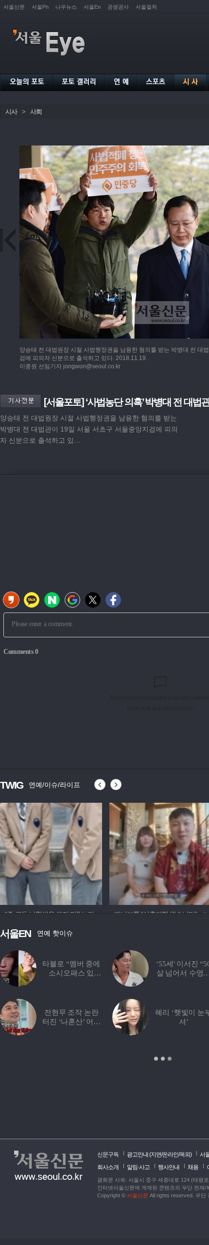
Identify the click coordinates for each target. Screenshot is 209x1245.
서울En (92, 7)
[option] (51, 852)
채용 (193, 1167)
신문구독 (108, 1154)
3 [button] (170, 1059)
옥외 (184, 1154)
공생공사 (118, 7)
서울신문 (14, 7)
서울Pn (40, 7)
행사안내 (168, 1167)
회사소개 (108, 1167)
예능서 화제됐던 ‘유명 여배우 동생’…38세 (71, 1022)
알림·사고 (138, 1167)
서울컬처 (146, 7)
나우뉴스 (66, 7)
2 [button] (163, 1059)
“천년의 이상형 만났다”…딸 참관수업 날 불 (71, 973)
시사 (11, 111)
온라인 (170, 1154)
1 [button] (156, 1059)
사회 (36, 111)
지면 (156, 1154)
